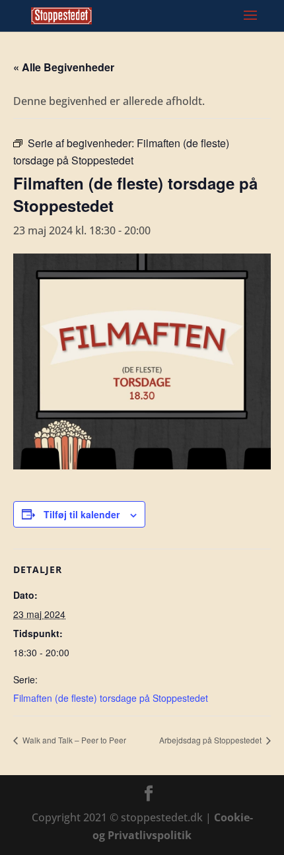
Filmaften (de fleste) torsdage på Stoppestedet (110, 697)
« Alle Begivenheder (63, 67)
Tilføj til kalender (82, 514)
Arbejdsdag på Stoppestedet (211, 739)
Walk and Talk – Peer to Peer (73, 739)
